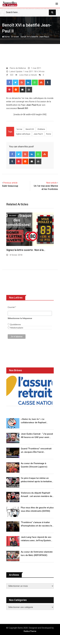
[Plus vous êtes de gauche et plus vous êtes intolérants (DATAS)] (12, 512)
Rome (48, 134)
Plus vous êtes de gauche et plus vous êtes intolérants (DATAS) (37, 509)
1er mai (19, 129)
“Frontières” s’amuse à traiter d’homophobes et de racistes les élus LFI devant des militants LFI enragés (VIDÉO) (37, 524)
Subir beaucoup (10, 186)
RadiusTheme (30, 631)
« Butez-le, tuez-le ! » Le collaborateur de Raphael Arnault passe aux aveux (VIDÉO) (37, 421)
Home (7, 37)
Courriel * (12, 307)
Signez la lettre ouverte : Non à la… (25, 249)
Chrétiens (41, 129)
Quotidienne (15, 324)
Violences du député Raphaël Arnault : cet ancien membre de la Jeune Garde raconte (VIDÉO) (37, 495)
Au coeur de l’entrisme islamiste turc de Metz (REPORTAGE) (37, 553)
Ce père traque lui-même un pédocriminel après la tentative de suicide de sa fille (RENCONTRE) (36, 480)
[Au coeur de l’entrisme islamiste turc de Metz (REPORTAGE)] (12, 556)
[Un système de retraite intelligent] (29, 390)
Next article (51, 182)
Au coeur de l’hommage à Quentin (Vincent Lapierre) (34, 465)
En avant (15, 37)
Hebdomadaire (16, 328)
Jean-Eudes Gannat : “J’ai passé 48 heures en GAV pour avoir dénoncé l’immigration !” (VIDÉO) (37, 436)
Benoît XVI (30, 129)
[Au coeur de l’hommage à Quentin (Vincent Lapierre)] (12, 467)
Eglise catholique (23, 134)
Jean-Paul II (38, 134)
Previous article (10, 182)
